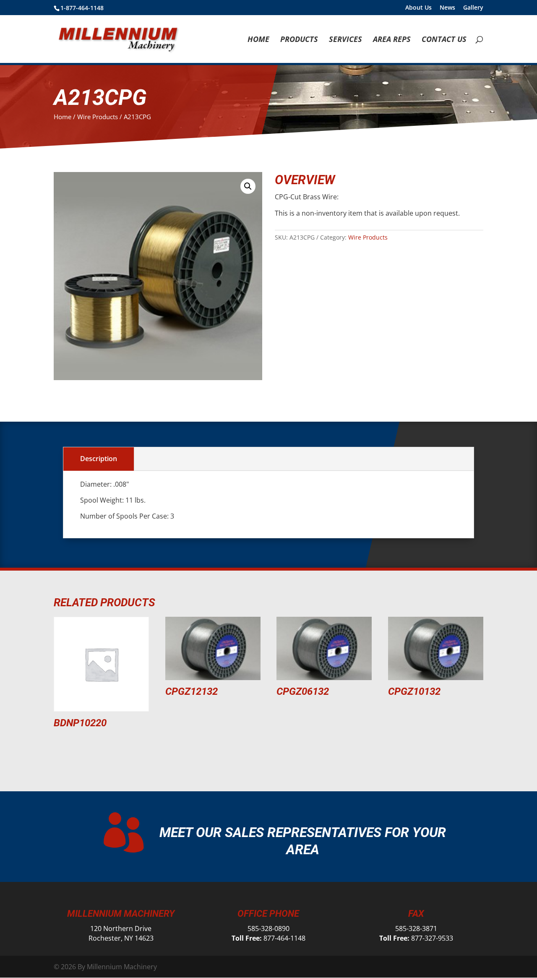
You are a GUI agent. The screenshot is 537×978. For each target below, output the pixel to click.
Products (299, 40)
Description (98, 458)
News (447, 8)
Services (345, 40)
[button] (247, 186)
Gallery (473, 8)
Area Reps (392, 40)
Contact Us (444, 40)
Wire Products (97, 116)
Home (258, 40)
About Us (418, 8)
